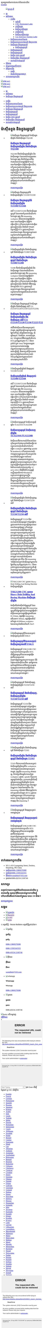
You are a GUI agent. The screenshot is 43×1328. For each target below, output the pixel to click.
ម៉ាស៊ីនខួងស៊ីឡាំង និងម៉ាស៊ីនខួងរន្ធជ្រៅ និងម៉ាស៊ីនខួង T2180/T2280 (24, 260)
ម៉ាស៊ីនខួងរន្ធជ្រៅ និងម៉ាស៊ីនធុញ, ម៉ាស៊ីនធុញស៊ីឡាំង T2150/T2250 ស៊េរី (24, 696)
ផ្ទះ (7, 14)
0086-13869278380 (13, 944)
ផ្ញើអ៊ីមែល (4, 1017)
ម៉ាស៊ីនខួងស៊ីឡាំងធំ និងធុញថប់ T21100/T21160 (23, 377)
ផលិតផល (9, 16)
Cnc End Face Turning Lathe (26, 37)
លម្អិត (21, 188)
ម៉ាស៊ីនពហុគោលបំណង (19, 39)
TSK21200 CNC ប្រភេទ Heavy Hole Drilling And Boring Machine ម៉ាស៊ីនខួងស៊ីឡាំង (23, 596)
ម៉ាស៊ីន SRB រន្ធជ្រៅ (18, 55)
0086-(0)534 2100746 (14, 952)
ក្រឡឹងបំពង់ (19, 32)
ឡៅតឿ (17, 22)
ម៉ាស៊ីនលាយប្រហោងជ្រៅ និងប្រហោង (24, 42)
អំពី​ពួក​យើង (10, 69)
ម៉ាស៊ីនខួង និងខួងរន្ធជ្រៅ (19, 45)
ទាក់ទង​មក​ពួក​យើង (12, 77)
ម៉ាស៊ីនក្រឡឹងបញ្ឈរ (22, 34)
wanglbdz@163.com (14, 972)
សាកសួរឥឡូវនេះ (7, 901)
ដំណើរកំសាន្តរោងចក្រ (18, 74)
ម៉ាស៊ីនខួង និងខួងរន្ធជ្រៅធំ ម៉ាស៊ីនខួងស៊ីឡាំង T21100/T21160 (21, 203)
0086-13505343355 (13, 948)
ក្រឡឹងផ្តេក (19, 27)
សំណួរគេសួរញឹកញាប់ (13, 66)
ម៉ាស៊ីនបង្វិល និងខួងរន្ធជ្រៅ (20, 58)
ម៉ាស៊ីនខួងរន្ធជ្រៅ (21, 47)
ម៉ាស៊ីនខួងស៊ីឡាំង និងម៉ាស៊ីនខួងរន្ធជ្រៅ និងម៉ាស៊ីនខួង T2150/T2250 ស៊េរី (24, 511)
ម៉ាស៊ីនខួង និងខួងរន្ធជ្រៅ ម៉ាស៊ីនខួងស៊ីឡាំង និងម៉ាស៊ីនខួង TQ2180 (24, 146)
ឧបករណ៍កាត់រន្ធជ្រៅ (18, 61)
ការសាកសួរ (15, 188)
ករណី (13, 71)
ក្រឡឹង (13, 19)
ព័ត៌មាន (8, 63)
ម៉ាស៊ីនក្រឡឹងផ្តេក (21, 29)
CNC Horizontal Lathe (24, 24)
